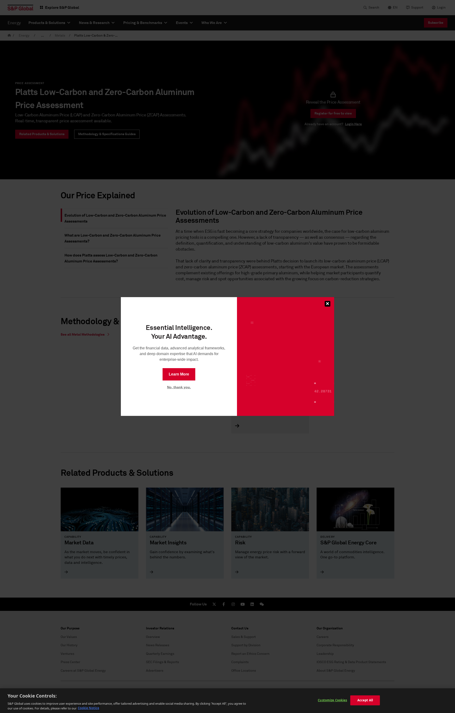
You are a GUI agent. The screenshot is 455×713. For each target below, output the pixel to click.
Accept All (365, 700)
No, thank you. (179, 387)
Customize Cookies (332, 700)
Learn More (179, 374)
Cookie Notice (88, 708)
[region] (227, 700)
